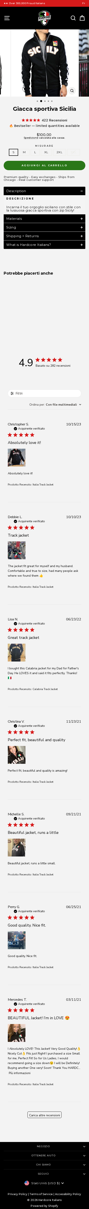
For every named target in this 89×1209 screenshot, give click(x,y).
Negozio (43, 1146)
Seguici (43, 1173)
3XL (73, 152)
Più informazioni (19, 1073)
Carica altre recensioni (44, 1115)
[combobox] (55, 405)
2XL (59, 152)
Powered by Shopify (44, 1205)
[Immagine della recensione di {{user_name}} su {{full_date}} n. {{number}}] (16, 458)
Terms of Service (41, 1194)
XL (46, 152)
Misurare (44, 146)
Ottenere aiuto (43, 1155)
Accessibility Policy (68, 1194)
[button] (44, 191)
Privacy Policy (17, 1194)
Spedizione (31, 137)
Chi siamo (43, 1164)
